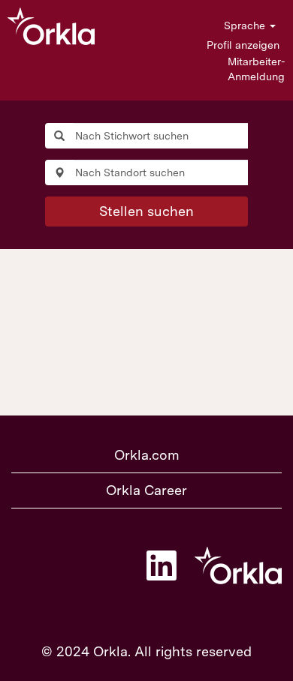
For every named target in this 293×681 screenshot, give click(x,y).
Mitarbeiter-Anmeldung (256, 69)
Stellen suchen (146, 211)
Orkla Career (146, 490)
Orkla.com (147, 455)
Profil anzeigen (243, 45)
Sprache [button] (246, 26)
